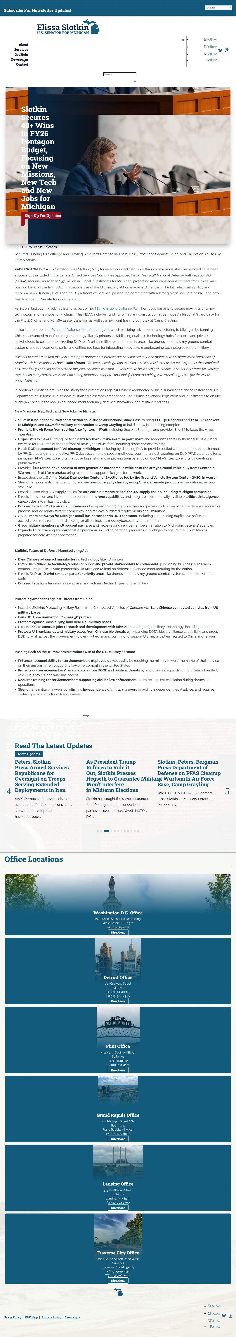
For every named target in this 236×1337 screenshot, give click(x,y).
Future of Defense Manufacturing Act (80, 330)
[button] (183, 40)
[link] (68, 33)
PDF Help (31, 1317)
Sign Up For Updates (43, 215)
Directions (118, 932)
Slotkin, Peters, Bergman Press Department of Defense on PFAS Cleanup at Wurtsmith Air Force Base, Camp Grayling (118, 773)
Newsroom (19, 59)
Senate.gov (72, 1317)
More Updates (29, 754)
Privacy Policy (51, 1317)
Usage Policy (12, 1317)
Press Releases (45, 247)
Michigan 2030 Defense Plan (117, 308)
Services (21, 49)
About (23, 44)
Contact (22, 64)
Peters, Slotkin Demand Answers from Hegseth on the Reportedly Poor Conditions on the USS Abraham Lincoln (186, 775)
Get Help (21, 54)
